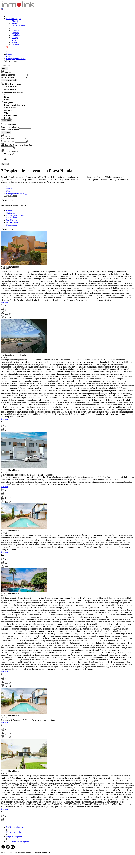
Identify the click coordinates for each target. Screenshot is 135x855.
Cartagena (10, 213)
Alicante (15, 21)
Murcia (15, 40)
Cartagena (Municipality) (16, 58)
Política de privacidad (15, 827)
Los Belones (11, 218)
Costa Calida (11, 56)
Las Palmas (16, 35)
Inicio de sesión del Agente (17, 841)
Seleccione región (13, 18)
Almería (15, 23)
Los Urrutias (11, 220)
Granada (15, 33)
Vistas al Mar (9, 154)
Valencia (15, 45)
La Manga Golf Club (15, 215)
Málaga (15, 37)
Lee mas (4, 302)
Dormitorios (6, 121)
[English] (2, 9)
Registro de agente (14, 837)
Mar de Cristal (12, 222)
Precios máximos (8, 77)
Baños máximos (7, 141)
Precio (4, 68)
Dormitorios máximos (10, 130)
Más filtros (6, 132)
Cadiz (14, 28)
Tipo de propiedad (9, 80)
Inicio (8, 51)
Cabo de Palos (12, 211)
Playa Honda (11, 225)
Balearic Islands (18, 26)
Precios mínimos (8, 75)
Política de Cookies (14, 832)
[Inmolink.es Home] (17, 7)
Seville (14, 42)
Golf (6, 159)
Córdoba (15, 30)
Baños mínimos (7, 139)
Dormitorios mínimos (10, 127)
